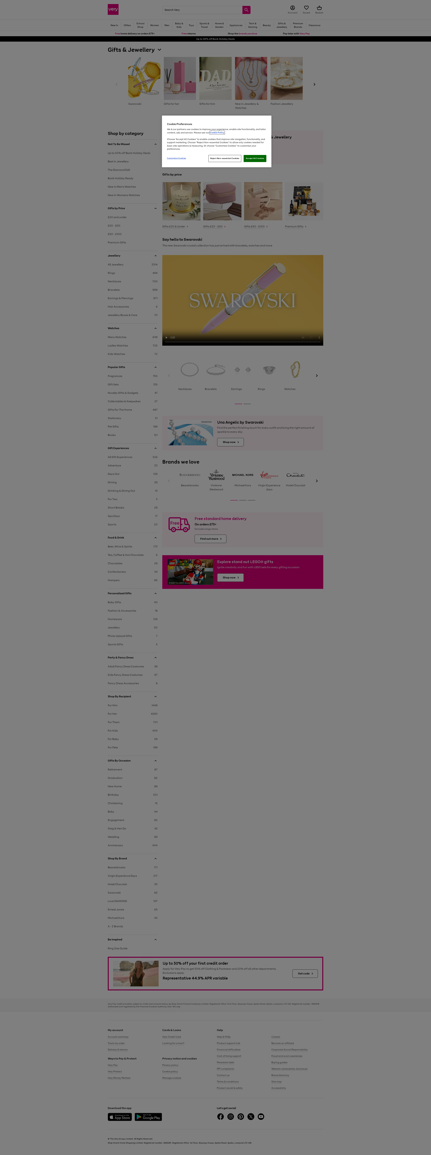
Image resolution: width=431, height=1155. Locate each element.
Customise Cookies (176, 158)
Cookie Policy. (217, 132)
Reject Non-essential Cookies (224, 158)
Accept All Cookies (255, 158)
